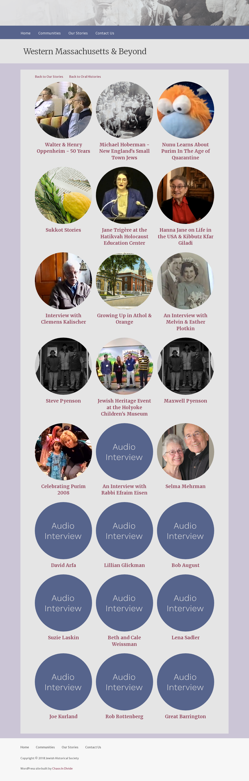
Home (26, 33)
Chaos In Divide (62, 768)
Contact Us (105, 33)
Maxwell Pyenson (185, 401)
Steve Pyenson (63, 401)
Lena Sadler (186, 638)
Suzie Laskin (63, 638)
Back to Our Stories (49, 77)
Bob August (186, 565)
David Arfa (63, 565)
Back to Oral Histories (85, 77)
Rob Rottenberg (124, 717)
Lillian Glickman (124, 565)
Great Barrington (185, 717)
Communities (49, 33)
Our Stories (78, 33)
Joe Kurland (63, 717)
